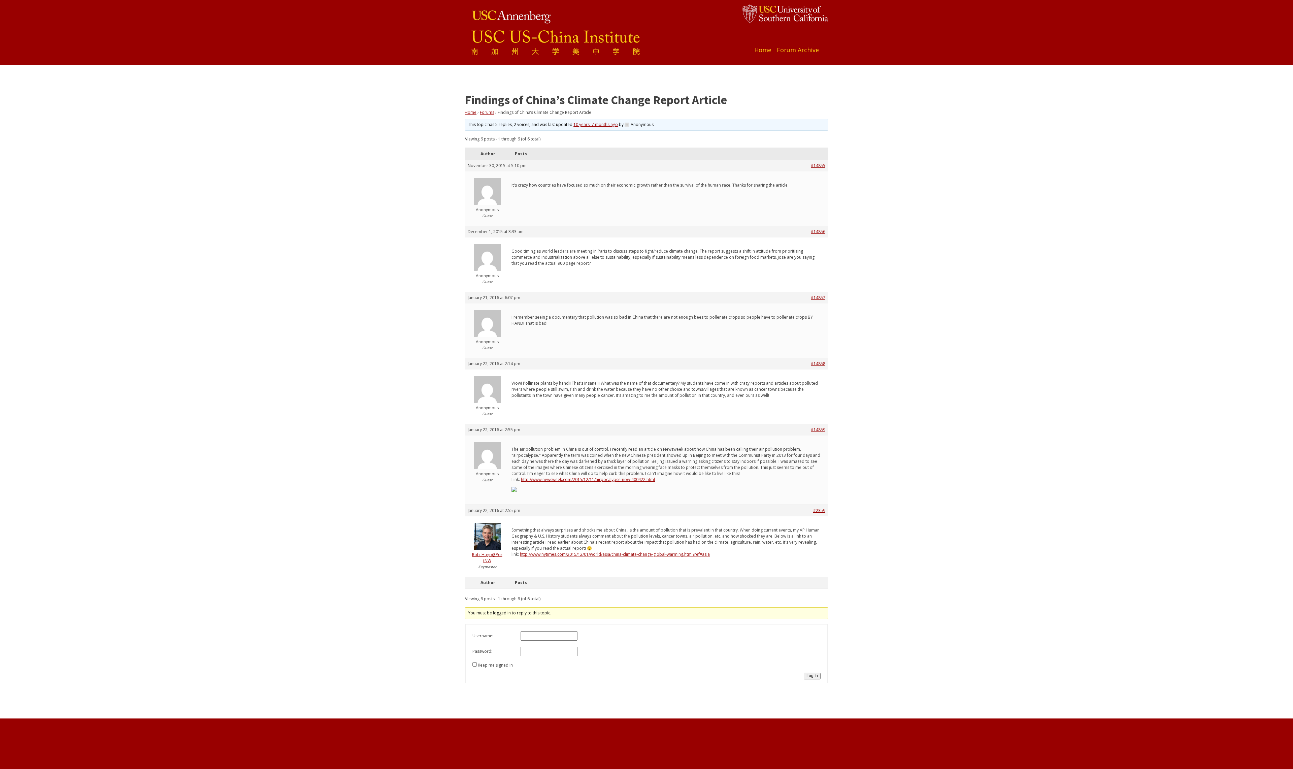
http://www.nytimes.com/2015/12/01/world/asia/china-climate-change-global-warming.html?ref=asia (615, 554)
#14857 (818, 297)
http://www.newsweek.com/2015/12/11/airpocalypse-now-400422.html (588, 479)
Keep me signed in (495, 665)
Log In (812, 675)
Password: (482, 651)
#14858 (818, 363)
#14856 (818, 231)
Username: (482, 636)
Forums (487, 112)
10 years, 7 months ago (595, 124)
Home (762, 50)
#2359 (819, 510)
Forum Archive (798, 50)
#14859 (818, 429)
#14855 (818, 165)
